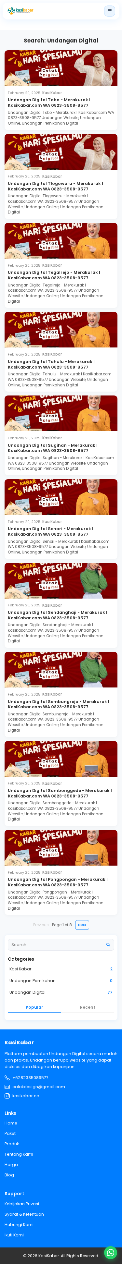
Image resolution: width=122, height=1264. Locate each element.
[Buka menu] (109, 11)
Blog (9, 1175)
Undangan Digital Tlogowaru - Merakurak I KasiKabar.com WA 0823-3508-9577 (55, 186)
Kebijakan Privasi (22, 1204)
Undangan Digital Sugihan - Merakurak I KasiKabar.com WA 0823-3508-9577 (53, 448)
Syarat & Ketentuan (24, 1214)
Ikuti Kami (14, 1235)
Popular (34, 1007)
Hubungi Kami (19, 1224)
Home (11, 1123)
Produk (12, 1144)
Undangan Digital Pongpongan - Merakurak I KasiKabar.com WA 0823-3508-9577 (58, 882)
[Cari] (108, 945)
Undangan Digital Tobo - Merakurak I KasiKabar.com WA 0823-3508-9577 (49, 102)
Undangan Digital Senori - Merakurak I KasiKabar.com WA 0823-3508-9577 (50, 531)
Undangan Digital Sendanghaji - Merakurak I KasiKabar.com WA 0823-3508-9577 (57, 615)
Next (82, 924)
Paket (10, 1133)
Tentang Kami (19, 1154)
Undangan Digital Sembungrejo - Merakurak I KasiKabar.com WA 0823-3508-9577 (58, 704)
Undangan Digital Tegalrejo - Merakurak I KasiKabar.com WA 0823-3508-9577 (54, 275)
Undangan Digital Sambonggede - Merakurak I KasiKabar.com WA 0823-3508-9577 (60, 793)
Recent (87, 1007)
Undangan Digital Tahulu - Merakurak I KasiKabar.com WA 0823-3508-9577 (51, 364)
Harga (11, 1164)
